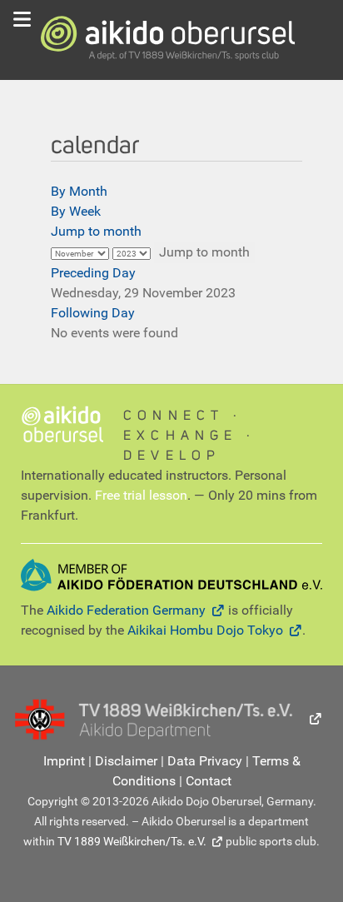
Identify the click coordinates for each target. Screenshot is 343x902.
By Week (76, 211)
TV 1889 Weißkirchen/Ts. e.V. (131, 841)
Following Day (93, 313)
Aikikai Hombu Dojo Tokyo (205, 630)
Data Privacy (204, 761)
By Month (79, 191)
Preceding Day (93, 273)
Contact (208, 781)
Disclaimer (126, 761)
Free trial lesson (141, 495)
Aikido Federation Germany (126, 610)
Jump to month (96, 231)
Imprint (64, 761)
